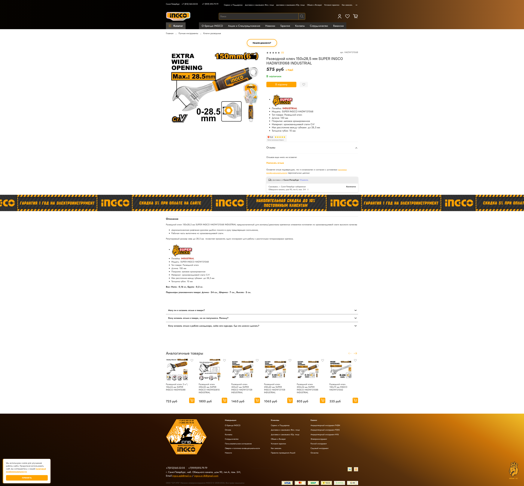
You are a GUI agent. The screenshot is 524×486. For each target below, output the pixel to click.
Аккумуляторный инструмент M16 (325, 434)
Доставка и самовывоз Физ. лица (259, 5)
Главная (169, 33)
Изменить (304, 180)
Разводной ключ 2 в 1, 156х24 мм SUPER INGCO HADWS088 (177, 387)
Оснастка (314, 452)
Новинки (270, 26)
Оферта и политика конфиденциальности (242, 448)
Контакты (300, 26)
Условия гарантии (331, 5)
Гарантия (285, 26)
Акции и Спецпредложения (244, 26)
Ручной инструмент (319, 443)
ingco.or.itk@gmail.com (206, 476)
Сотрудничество (319, 26)
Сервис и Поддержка (233, 5)
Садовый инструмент (319, 448)
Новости (228, 452)
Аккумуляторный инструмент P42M (325, 425)
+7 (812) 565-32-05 (190, 4)
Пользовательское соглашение (238, 443)
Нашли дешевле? (262, 43)
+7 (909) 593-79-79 (210, 4)
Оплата (228, 429)
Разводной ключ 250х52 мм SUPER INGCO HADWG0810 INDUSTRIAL (209, 388)
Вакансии (338, 26)
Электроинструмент (319, 439)
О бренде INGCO (212, 26)
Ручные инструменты (188, 33)
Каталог (178, 26)
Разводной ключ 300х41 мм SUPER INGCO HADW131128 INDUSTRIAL (241, 388)
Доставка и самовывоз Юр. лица (290, 5)
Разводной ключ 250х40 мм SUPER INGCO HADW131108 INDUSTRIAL (274, 388)
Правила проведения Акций (283, 452)
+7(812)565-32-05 (175, 468)
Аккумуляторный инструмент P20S (325, 429)
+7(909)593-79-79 (197, 468)
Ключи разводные (212, 33)
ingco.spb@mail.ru (181, 476)
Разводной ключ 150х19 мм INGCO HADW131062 (338, 387)
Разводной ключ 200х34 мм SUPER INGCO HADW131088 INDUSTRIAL (307, 388)
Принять (27, 478)
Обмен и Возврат (314, 5)
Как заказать (347, 5)
